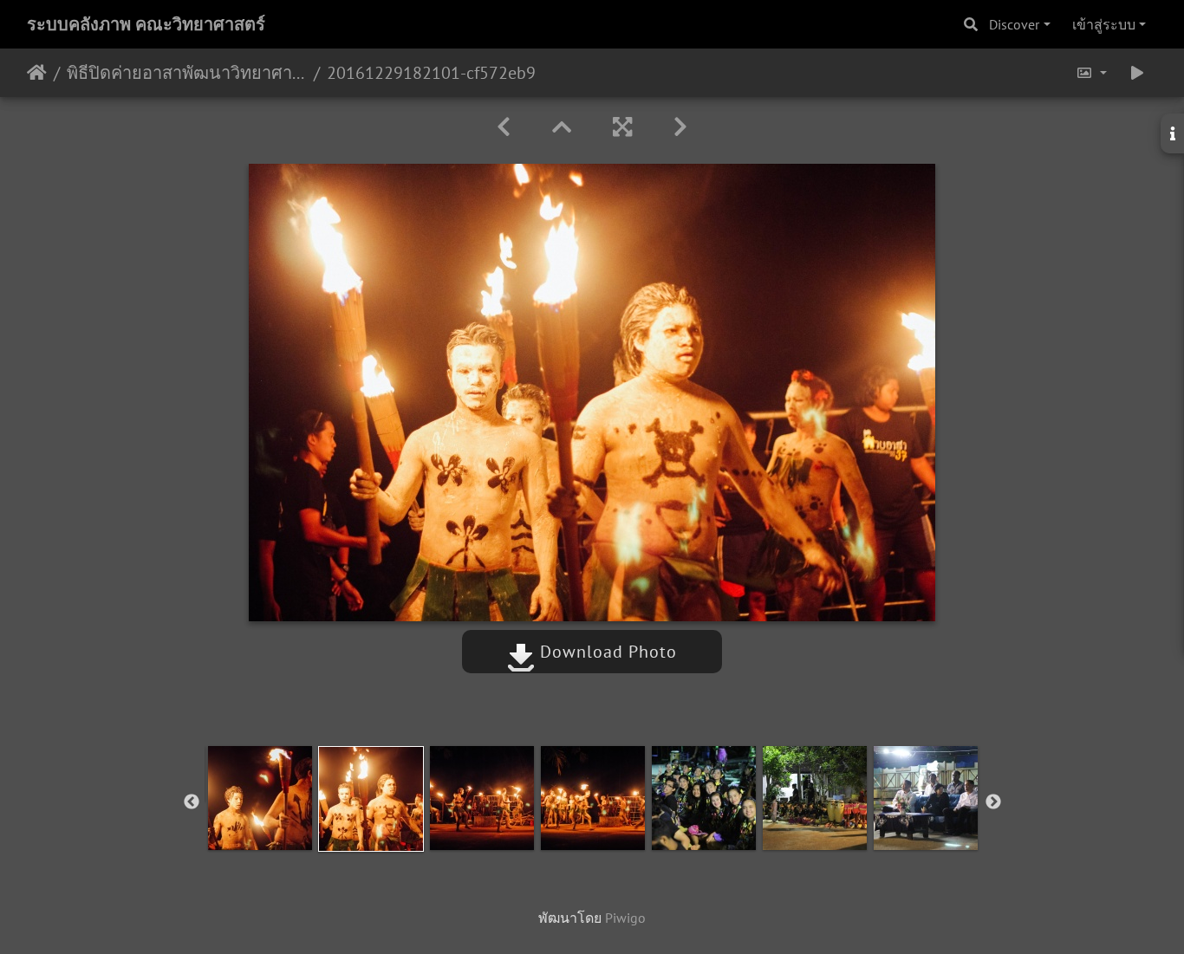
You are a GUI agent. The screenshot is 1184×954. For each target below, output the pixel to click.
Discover (1014, 24)
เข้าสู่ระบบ (1103, 24)
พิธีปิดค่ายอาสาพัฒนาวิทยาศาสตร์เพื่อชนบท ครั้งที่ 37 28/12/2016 (187, 73)
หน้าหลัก (37, 73)
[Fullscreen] (622, 127)
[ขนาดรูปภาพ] (1091, 72)
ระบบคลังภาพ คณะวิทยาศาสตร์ (146, 24)
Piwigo (625, 917)
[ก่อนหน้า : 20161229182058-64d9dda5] (503, 127)
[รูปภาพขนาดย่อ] (561, 127)
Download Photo (606, 651)
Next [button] (993, 802)
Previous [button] (191, 802)
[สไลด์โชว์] (1137, 72)
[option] (260, 798)
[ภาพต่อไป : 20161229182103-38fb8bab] (680, 127)
